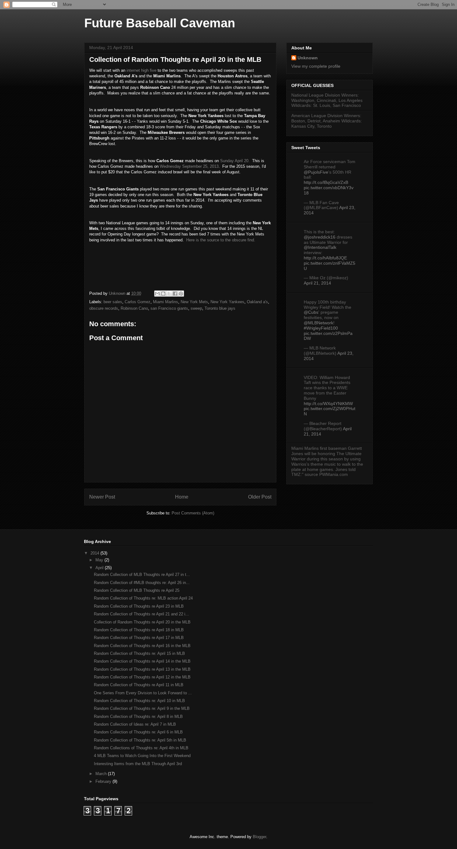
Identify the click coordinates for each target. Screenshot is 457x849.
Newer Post (102, 497)
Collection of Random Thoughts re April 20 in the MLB (142, 622)
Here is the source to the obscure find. (220, 240)
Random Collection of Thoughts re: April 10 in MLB (139, 700)
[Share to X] (169, 293)
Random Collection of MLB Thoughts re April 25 (136, 590)
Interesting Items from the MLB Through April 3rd (138, 763)
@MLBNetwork (318, 322)
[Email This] (157, 293)
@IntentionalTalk (320, 247)
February (104, 781)
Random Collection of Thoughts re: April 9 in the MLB (142, 708)
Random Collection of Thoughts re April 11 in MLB (138, 684)
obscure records (103, 308)
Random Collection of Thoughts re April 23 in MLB (139, 606)
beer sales (113, 301)
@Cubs (311, 312)
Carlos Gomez (137, 301)
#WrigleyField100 (321, 328)
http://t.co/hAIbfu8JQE (325, 257)
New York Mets (194, 301)
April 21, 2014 (317, 283)
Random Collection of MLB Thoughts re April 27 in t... (142, 574)
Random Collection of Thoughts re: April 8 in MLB (138, 716)
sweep (196, 308)
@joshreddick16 (319, 237)
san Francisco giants (169, 308)
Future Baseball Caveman (159, 23)
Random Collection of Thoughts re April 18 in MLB (139, 630)
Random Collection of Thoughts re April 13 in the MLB (142, 669)
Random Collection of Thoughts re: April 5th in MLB (140, 740)
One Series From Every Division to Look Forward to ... (143, 693)
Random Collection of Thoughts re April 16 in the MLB (142, 645)
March (101, 773)
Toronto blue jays (220, 308)
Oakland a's (257, 301)
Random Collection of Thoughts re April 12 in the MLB (142, 677)
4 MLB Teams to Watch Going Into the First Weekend (142, 755)
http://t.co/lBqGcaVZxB (326, 182)
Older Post (259, 497)
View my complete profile (315, 66)
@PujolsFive (316, 172)
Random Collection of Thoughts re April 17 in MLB (139, 637)
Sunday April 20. (235, 160)
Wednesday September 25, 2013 (189, 166)
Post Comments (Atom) (193, 513)
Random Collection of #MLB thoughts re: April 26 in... (142, 582)
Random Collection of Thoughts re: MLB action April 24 (143, 598)
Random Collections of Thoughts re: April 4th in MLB (141, 748)
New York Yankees (227, 301)
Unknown (308, 57)
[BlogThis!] (163, 293)
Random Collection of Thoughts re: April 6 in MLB (138, 732)
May (99, 560)
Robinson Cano (134, 308)
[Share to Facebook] (175, 293)
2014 (95, 553)
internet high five (140, 70)
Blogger (259, 836)
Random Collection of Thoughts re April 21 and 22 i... (141, 614)
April (100, 567)
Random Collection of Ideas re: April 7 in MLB (135, 724)
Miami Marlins (165, 301)
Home (181, 497)
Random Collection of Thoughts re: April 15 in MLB (139, 653)
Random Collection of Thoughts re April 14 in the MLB (142, 661)
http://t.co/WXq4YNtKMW (328, 403)
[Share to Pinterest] (181, 293)
